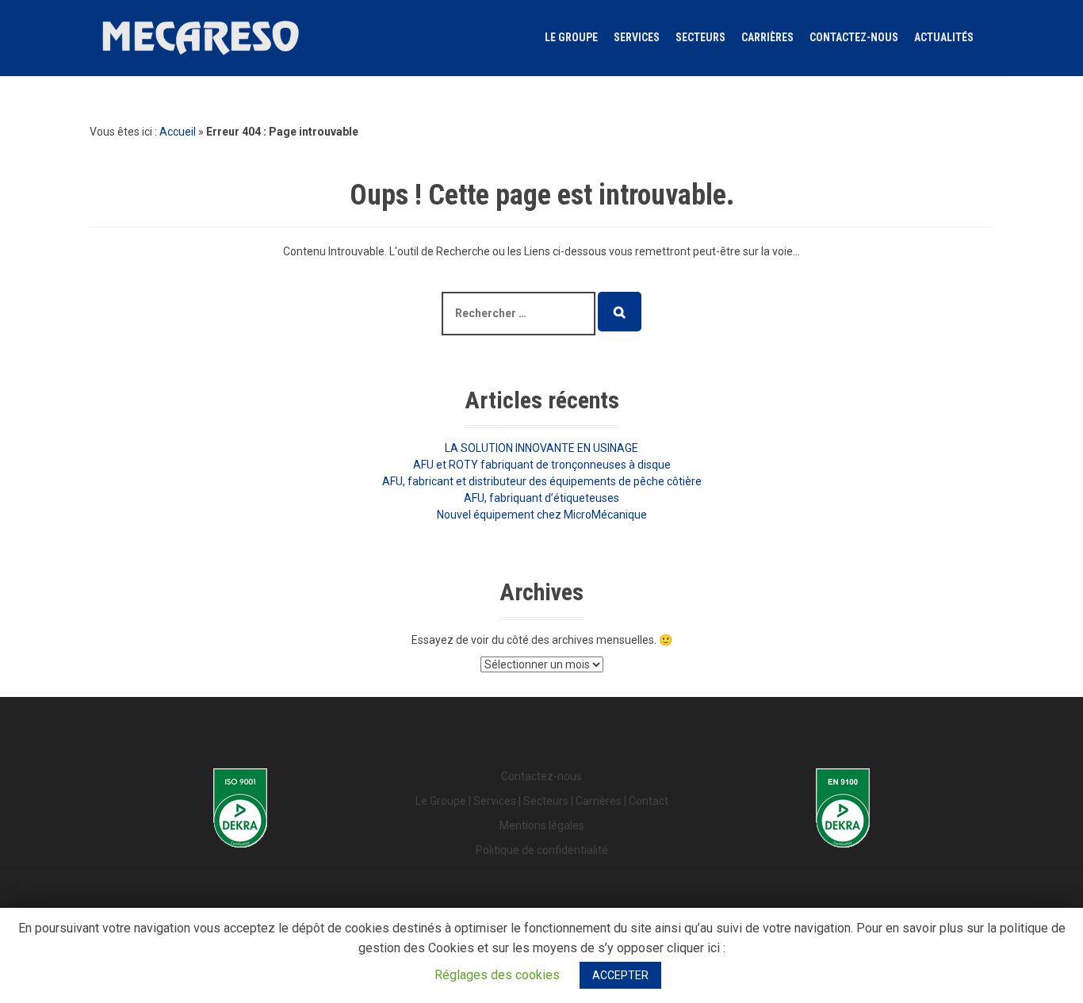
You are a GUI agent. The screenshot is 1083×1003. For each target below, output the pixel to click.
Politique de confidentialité (542, 850)
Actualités (944, 37)
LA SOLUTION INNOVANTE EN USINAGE (541, 448)
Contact (648, 800)
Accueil (177, 131)
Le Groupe (571, 37)
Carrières (767, 37)
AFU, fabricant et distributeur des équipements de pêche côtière (542, 481)
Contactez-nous (853, 37)
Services (637, 37)
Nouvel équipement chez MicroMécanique (542, 514)
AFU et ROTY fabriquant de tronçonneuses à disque (542, 464)
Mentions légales (541, 825)
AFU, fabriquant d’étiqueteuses (541, 498)
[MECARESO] (200, 36)
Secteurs (700, 37)
